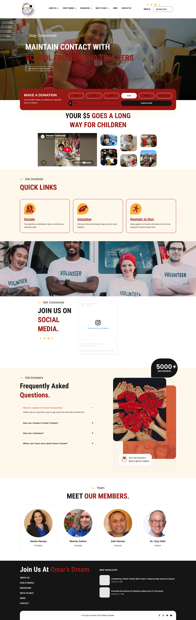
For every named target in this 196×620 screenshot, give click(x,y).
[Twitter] (152, 5)
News (115, 8)
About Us (53, 8)
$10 (76, 96)
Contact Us (126, 8)
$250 (147, 96)
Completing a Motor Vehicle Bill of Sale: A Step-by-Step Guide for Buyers (143, 579)
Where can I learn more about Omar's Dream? (45, 443)
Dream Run (84, 8)
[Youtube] (155, 5)
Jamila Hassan (38, 541)
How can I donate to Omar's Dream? (40, 423)
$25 (93, 96)
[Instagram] (159, 5)
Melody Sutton (78, 541)
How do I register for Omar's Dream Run (42, 408)
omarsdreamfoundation (107, 351)
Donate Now (161, 9)
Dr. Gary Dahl (157, 541)
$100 (129, 96)
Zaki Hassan (118, 541)
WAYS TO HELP (101, 8)
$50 (111, 96)
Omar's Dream (108, 615)
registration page (43, 412)
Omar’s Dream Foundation (89, 351)
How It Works (68, 8)
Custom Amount (164, 95)
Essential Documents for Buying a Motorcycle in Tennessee (137, 591)
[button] (58, 407)
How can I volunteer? (33, 433)
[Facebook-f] (148, 5)
